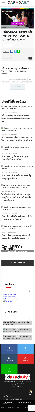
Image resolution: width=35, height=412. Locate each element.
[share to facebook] (11, 51)
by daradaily (13, 112)
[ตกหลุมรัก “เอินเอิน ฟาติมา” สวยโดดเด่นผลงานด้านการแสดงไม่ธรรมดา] (17, 336)
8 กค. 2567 (4, 232)
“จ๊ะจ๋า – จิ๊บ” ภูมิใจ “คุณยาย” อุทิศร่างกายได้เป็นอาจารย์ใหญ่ (14, 158)
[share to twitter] (15, 51)
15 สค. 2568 (4, 153)
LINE (9, 371)
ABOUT (3, 407)
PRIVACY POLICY (28, 407)
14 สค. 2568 (4, 172)
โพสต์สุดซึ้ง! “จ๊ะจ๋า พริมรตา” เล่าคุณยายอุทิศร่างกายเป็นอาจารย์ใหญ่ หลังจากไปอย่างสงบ (16, 197)
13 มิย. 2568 (4, 213)
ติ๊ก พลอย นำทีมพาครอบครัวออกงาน (18, 251)
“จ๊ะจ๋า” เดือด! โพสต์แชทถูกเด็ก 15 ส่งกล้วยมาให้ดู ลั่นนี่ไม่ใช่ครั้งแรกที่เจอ (16, 237)
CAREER (19, 407)
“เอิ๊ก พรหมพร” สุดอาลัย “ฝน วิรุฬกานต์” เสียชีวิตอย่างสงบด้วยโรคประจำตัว (16, 118)
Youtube (25, 360)
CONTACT (11, 407)
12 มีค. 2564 (8, 45)
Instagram (9, 360)
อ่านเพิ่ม (17, 87)
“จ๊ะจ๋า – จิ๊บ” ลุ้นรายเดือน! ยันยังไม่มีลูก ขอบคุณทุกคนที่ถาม (16, 177)
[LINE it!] (18, 51)
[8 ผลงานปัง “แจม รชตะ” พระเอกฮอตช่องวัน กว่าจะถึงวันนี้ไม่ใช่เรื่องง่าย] (17, 328)
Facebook (9, 350)
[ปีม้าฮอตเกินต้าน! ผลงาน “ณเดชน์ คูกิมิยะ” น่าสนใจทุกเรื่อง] (17, 321)
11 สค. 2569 (4, 112)
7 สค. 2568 (4, 191)
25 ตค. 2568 (4, 134)
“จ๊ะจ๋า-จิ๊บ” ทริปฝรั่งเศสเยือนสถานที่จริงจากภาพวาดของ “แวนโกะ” (16, 218)
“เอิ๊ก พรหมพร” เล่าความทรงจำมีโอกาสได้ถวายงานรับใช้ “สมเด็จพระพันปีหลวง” (17, 139)
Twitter (25, 350)
